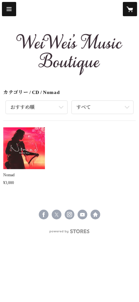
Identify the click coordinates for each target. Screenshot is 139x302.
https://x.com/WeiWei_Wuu (56, 214)
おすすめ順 (22, 107)
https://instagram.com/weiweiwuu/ (69, 214)
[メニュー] (9, 9)
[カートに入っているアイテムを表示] (130, 9)
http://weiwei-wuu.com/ (95, 214)
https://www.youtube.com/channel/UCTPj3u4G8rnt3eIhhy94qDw (82, 214)
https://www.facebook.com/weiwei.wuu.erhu (43, 214)
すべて (83, 107)
